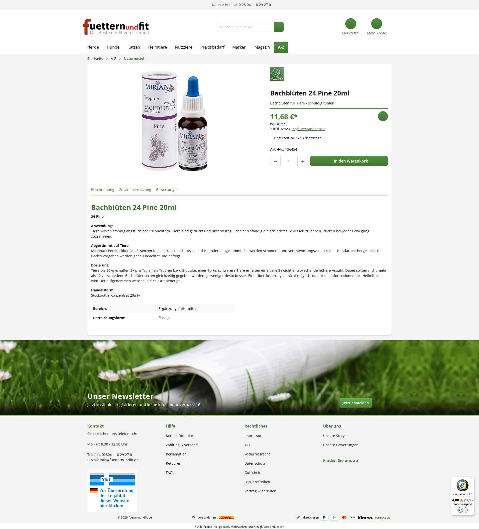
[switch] (463, 510)
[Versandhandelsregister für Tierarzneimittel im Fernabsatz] (112, 490)
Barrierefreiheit (257, 481)
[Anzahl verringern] (275, 161)
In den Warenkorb (350, 161)
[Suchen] (279, 27)
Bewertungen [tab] (167, 189)
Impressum (253, 435)
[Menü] (471, 480)
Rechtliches (255, 426)
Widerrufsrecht (257, 454)
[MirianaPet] (277, 73)
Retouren (173, 463)
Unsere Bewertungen (341, 444)
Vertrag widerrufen (260, 491)
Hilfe (170, 426)
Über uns (332, 426)
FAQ (169, 472)
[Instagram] (330, 470)
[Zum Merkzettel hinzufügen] (383, 116)
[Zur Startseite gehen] (116, 26)
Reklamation (176, 454)
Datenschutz (254, 463)
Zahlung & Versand (182, 444)
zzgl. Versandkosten (309, 128)
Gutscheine (253, 472)
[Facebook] (324, 470)
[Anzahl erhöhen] (302, 161)
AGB (247, 444)
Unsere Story (334, 435)
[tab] (102, 189)
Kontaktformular (179, 435)
